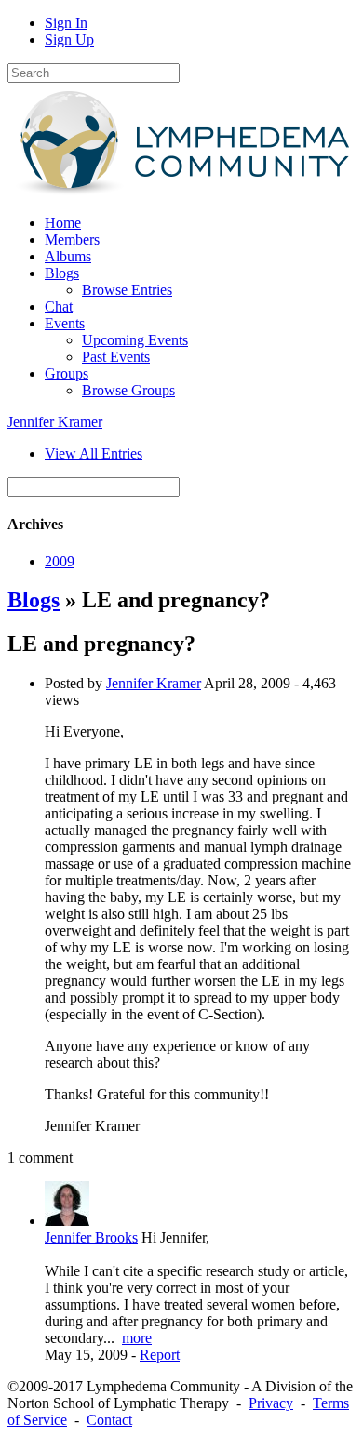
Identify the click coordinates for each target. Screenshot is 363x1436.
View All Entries (93, 453)
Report (160, 1355)
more (137, 1338)
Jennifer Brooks (91, 1237)
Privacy (271, 1403)
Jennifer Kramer (54, 422)
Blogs (33, 600)
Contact (109, 1420)
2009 (59, 561)
